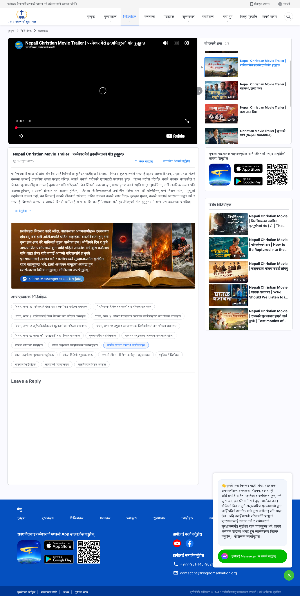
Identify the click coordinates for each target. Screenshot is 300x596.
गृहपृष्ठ (91, 16)
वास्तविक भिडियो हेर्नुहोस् (176, 161)
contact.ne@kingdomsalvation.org (208, 573)
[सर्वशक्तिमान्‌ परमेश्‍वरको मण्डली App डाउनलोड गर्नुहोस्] (29, 551)
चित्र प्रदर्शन (248, 16)
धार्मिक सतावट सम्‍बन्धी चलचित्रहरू (126, 345)
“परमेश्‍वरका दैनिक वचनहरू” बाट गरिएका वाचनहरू (124, 306)
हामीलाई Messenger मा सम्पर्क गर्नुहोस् (253, 556)
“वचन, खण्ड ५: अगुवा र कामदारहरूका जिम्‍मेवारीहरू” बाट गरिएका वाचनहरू (136, 326)
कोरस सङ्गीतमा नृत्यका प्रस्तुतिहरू (34, 355)
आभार (66, 592)
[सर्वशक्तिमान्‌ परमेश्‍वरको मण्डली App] (220, 174)
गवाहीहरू (208, 16)
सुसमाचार (189, 16)
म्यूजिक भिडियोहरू (169, 355)
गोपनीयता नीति (49, 592)
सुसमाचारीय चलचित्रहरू (102, 335)
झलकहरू (43, 30)
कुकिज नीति (81, 592)
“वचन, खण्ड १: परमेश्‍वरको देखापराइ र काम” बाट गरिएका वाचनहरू (51, 306)
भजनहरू (149, 16)
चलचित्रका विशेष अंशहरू (92, 364)
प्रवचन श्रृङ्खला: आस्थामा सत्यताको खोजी (149, 335)
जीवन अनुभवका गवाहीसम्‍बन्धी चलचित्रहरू (75, 345)
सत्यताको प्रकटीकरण (57, 364)
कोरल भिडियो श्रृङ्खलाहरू (78, 355)
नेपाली (286, 4)
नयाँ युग (227, 16)
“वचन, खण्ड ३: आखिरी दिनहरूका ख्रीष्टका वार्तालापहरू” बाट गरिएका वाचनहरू (138, 316)
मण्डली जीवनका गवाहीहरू (29, 345)
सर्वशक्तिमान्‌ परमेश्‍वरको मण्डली (239, 592)
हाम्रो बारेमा (269, 16)
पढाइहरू (169, 16)
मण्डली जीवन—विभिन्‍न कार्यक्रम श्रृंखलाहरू (126, 355)
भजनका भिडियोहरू (25, 364)
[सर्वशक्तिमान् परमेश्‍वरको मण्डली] (21, 16)
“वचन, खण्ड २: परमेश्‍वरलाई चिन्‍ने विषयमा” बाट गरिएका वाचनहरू (50, 316)
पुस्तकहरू (110, 16)
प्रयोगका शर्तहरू (26, 592)
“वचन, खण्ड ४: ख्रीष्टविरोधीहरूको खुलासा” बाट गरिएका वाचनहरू (51, 326)
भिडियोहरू (129, 16)
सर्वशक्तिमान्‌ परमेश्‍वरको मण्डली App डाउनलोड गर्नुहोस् (55, 534)
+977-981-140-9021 (196, 564)
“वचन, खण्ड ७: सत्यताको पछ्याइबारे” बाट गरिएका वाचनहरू (47, 335)
